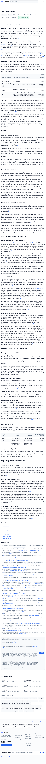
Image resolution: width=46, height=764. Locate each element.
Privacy (40, 760)
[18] (6, 261)
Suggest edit (33, 14)
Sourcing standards (28, 738)
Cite (21, 19)
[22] (9, 502)
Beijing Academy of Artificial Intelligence (8, 703)
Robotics (30, 724)
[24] (32, 518)
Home (2, 6)
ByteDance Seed (38, 708)
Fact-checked (23, 17)
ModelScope (27, 55)
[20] (6, 475)
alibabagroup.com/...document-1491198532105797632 (17, 560)
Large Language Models (22, 724)
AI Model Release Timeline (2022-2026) (21, 698)
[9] (17, 218)
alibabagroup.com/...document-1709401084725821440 (17, 580)
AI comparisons (38, 735)
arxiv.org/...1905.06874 (20, 611)
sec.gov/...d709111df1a (8, 553)
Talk (3, 17)
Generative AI (32, 726)
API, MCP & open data (39, 737)
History (40, 14)
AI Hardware (26, 726)
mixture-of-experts (39, 288)
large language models (34, 53)
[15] (20, 298)
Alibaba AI (3, 700)
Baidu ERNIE (41, 700)
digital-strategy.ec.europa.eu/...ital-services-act (25, 626)
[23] (32, 419)
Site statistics (37, 739)
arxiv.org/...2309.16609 (8, 596)
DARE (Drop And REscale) (28, 711)
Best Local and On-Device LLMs (7, 708)
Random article (41, 721)
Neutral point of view (29, 741)
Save (8, 17)
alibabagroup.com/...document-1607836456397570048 (21, 570)
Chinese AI (10, 14)
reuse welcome (18, 760)
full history (14, 642)
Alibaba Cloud (6, 526)
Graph (25, 19)
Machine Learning (5, 724)
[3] (19, 38)
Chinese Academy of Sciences (7, 711)
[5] (3, 44)
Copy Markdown (11, 19)
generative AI (30, 242)
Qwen (16, 53)
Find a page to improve (6, 744)
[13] (19, 272)
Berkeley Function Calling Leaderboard (23, 703)
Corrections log (18, 739)
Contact (37, 760)
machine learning (13, 242)
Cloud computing (7, 538)
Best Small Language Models (29, 708)
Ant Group (5, 532)
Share (4, 19)
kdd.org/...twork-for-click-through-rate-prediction (13, 608)
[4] (2, 44)
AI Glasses (3, 698)
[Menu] (43, 1)
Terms (44, 760)
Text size (30, 19)
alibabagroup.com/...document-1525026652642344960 (14, 593)
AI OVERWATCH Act (33, 698)
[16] (28, 309)
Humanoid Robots (18, 726)
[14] (12, 285)
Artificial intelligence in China (33, 700)
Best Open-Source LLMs (18, 708)
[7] (8, 211)
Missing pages (17, 737)
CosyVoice (21, 711)
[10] (31, 222)
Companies (16, 711)
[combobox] (24, 1)
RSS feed (37, 740)
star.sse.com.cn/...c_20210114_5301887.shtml (15, 630)
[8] (11, 45)
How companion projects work (7, 756)
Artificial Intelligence (7, 536)
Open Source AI (36, 724)
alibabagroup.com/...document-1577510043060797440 (14, 567)
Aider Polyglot (40, 698)
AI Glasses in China (10, 698)
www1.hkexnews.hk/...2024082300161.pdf (27, 563)
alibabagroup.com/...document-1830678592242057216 (33, 583)
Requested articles (18, 735)
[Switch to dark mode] (40, 1)
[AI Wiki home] (4, 732)
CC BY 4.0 (14, 760)
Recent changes (18, 733)
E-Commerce (6, 534)
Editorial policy (28, 743)
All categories (34, 721)
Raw (17, 19)
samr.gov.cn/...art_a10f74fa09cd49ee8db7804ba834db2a (15, 620)
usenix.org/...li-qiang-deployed (35, 615)
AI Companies (4, 14)
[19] (33, 323)
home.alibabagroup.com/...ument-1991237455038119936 (27, 550)
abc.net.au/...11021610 (23, 633)
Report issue (37, 19)
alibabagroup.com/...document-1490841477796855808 (23, 557)
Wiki (6, 6)
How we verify (28, 736)
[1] (18, 38)
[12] (11, 250)
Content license (28, 745)
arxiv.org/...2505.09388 (38, 598)
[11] (30, 329)
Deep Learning (10, 726)
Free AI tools (37, 733)
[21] (30, 491)
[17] (5, 258)
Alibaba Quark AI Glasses (17, 700)
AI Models (4, 726)
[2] (2, 49)
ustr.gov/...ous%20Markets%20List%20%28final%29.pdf (29, 623)
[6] (4, 44)
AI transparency (28, 740)
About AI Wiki (27, 734)
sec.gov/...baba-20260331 (19, 546)
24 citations (14, 17)
